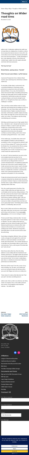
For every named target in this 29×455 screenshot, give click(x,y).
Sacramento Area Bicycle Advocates (11, 363)
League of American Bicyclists (9, 358)
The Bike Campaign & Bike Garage (10, 368)
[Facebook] (15, 352)
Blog (6, 8)
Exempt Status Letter (6, 384)
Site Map (3, 389)
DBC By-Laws (4, 376)
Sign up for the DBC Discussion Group (11, 374)
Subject (3, 412)
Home (2, 8)
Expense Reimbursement (7, 381)
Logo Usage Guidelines (7, 379)
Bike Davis (4, 366)
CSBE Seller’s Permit (6, 387)
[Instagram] (18, 352)
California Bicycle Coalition (8, 361)
